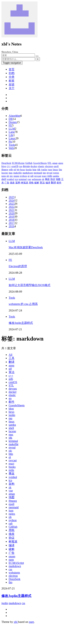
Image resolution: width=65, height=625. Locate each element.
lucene (4, 172)
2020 (11, 213)
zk (43, 179)
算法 (42, 182)
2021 (11, 210)
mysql (50, 172)
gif (15, 169)
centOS (14, 166)
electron (49, 166)
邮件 (59, 182)
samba (56, 176)
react (44, 176)
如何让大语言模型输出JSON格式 (29, 285)
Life (11, 135)
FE (10, 125)
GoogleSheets (40, 163)
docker (34, 166)
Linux (12, 138)
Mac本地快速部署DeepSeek (26, 247)
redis (49, 176)
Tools (12, 144)
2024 (11, 200)
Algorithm (14, 115)
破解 (36, 182)
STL (49, 163)
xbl (16, 621)
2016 (11, 226)
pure (31, 621)
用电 (31, 182)
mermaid (38, 172)
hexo (22, 169)
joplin (44, 169)
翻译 (53, 182)
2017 (11, 223)
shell (3, 179)
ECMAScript (18, 163)
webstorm (36, 179)
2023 (11, 203)
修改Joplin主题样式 (21, 322)
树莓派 (24, 182)
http (34, 169)
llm (60, 169)
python (23, 176)
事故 (47, 179)
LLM (12, 128)
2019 (11, 216)
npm (3, 176)
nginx (56, 172)
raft (32, 176)
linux (55, 169)
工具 (11, 358)
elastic (41, 166)
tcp (16, 179)
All (10, 354)
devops (26, 166)
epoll (56, 166)
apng (60, 163)
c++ (9, 166)
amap (55, 163)
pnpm (16, 176)
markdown (28, 172)
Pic (10, 141)
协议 (52, 179)
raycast (37, 176)
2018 (11, 219)
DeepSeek (6, 163)
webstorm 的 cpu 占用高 (23, 303)
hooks (29, 169)
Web (11, 148)
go (18, 169)
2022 (11, 206)
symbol (10, 179)
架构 (17, 182)
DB (11, 118)
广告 (7, 182)
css (20, 166)
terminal (23, 179)
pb (7, 176)
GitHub (28, 163)
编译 (48, 182)
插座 (12, 182)
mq (44, 172)
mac (11, 172)
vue (29, 179)
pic (11, 176)
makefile (17, 172)
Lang (12, 131)
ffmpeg (4, 169)
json (50, 169)
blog (3, 166)
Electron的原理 (18, 266)
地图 (58, 179)
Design (13, 122)
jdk (38, 169)
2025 (11, 197)
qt (29, 176)
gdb (11, 169)
